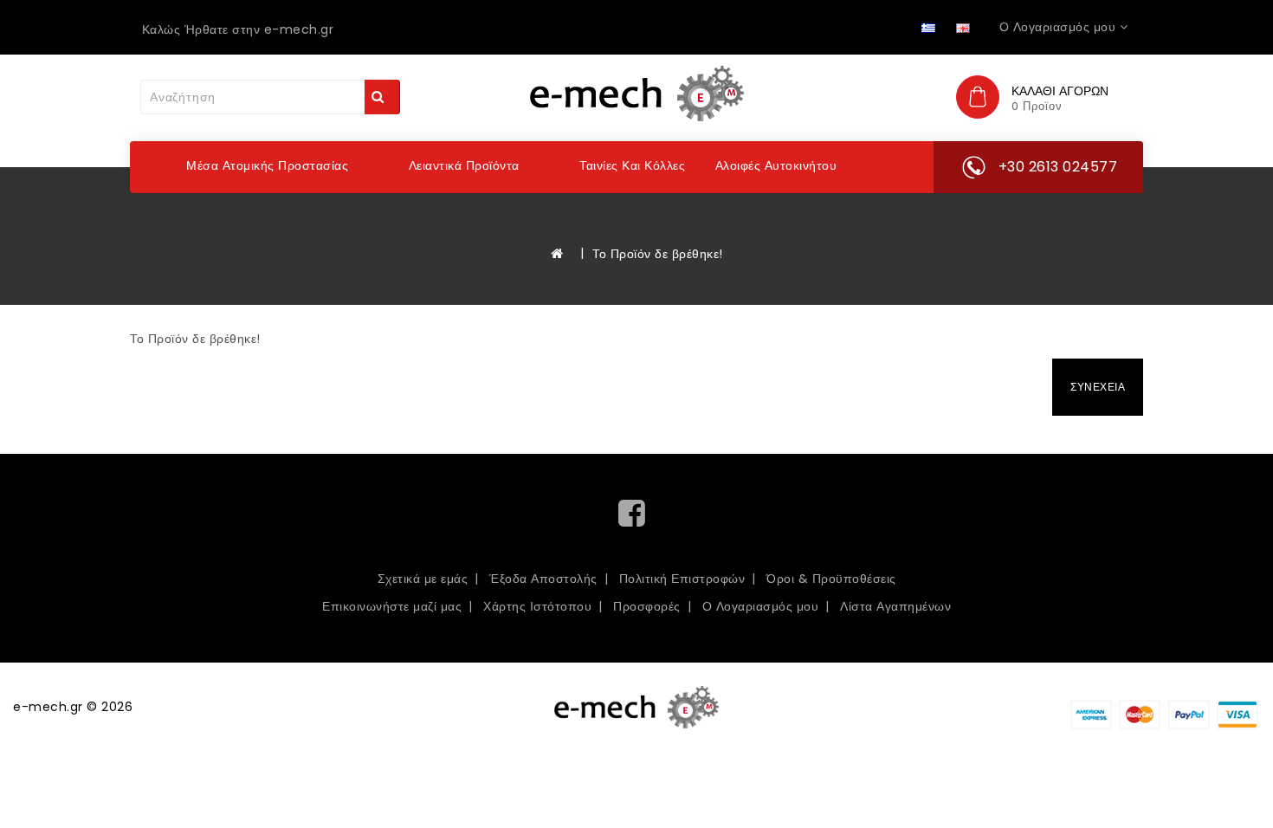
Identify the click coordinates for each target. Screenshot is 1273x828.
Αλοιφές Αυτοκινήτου (776, 165)
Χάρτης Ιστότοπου (537, 606)
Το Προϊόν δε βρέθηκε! (657, 253)
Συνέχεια (1097, 386)
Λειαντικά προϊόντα (464, 165)
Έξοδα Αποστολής (543, 578)
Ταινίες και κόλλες (632, 165)
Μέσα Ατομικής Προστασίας (267, 165)
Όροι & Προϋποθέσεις (831, 578)
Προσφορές (647, 606)
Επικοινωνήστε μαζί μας (392, 606)
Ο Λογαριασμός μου (760, 606)
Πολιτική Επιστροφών (682, 578)
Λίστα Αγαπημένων (895, 606)
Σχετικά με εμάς (423, 578)
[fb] (636, 519)
